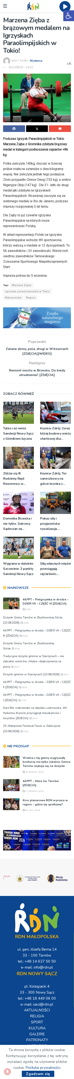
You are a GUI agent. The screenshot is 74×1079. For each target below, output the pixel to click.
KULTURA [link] (37, 1028)
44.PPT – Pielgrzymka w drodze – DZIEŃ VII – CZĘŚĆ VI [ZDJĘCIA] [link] (45, 602)
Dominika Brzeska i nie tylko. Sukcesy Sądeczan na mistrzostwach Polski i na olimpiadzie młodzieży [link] (17, 524)
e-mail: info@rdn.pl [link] (37, 967)
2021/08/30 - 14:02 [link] (20, 67)
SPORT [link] (37, 1022)
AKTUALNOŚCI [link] (37, 1010)
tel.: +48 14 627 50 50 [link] (37, 961)
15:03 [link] (26, 731)
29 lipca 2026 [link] (32, 810)
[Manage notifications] (7, 1071)
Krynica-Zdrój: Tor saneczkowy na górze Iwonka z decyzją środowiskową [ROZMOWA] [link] (53, 479)
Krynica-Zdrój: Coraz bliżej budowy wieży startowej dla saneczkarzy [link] (55, 434)
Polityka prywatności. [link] (43, 1067)
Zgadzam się (38, 1073)
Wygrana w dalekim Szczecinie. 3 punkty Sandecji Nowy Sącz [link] (18, 568)
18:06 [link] (24, 687)
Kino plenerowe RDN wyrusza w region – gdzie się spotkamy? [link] (45, 802)
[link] (68, 15)
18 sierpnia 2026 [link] (34, 772)
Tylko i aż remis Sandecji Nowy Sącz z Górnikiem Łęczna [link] (18, 433)
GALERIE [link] (37, 1034)
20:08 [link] (28, 609)
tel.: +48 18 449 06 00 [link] (37, 998)
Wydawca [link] (36, 60)
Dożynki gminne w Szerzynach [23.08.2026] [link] (31, 674)
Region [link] (31, 297)
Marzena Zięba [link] (21, 285)
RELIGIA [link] (37, 1016)
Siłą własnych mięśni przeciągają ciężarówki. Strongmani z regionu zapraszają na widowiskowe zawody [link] (55, 569)
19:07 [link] (16, 667)
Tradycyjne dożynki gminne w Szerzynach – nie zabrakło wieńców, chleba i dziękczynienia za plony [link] (33, 661)
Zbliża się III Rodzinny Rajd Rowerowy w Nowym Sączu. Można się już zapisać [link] (14, 479)
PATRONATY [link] (37, 1039)
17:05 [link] (23, 700)
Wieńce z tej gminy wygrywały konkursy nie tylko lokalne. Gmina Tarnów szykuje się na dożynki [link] (46, 762)
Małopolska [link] (13, 297)
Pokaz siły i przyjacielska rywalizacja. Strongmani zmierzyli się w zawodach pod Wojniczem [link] (51, 524)
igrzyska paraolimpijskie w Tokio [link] (27, 291)
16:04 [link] (34, 718)
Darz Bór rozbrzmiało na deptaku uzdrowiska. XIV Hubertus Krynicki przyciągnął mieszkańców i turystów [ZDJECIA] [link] (35, 713)
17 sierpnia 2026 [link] (34, 791)
